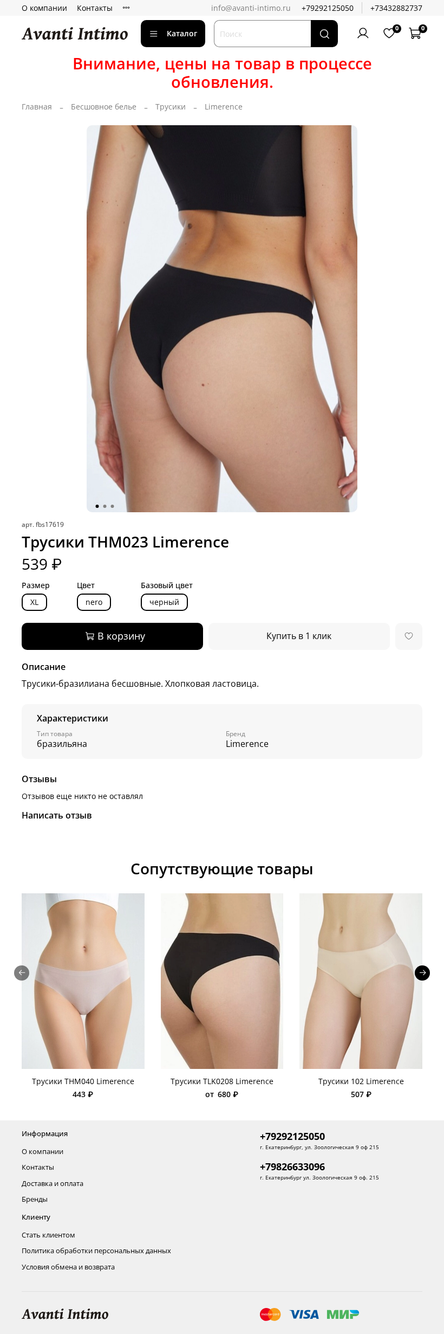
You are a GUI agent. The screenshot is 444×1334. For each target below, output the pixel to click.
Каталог (182, 33)
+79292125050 (328, 8)
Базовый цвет (167, 585)
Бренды (35, 1199)
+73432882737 (396, 8)
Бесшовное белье (103, 106)
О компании (44, 8)
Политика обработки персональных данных (96, 1250)
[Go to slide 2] (105, 506)
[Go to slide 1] (97, 506)
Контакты (95, 8)
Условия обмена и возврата (68, 1267)
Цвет (86, 585)
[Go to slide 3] (112, 506)
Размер (36, 585)
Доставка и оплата (52, 1183)
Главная (37, 106)
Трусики (170, 106)
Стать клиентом (48, 1235)
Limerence (224, 106)
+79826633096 (292, 1166)
